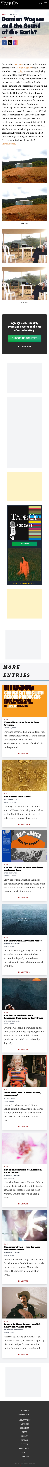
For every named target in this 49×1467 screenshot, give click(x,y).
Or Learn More (24, 346)
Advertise (25, 1424)
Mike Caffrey (8, 37)
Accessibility (24, 1448)
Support (24, 1444)
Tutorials (24, 1410)
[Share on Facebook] (4, 42)
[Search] (40, 3)
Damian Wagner (24, 67)
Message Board (24, 1414)
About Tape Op (24, 1420)
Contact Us (24, 1456)
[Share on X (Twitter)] (10, 42)
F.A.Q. (24, 1452)
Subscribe (24, 1428)
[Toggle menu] (45, 3)
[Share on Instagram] (15, 42)
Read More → (24, 754)
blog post (19, 64)
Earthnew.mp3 (9, 143)
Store (24, 1432)
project (20, 71)
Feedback (24, 1440)
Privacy (24, 1436)
